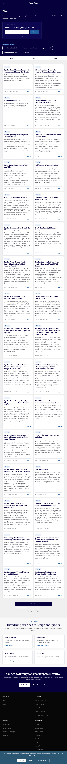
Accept (22, 760)
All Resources (39, 749)
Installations (38, 735)
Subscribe (34, 32)
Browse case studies (43, 645)
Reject (31, 760)
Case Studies (39, 728)
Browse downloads (42, 661)
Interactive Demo (40, 746)
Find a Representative (39, 685)
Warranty (5, 735)
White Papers (39, 731)
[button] (3, 3)
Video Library (6, 728)
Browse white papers (10, 661)
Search (11, 58)
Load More (33, 604)
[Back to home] (33, 3)
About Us (5, 701)
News (4, 704)
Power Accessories (40, 711)
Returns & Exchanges (8, 731)
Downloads (38, 739)
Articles (37, 724)
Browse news (8, 645)
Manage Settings (42, 760)
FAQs (36, 742)
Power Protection (40, 708)
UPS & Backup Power (41, 715)
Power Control (39, 704)
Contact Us (24, 685)
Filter (34, 58)
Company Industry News (11, 52)
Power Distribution (40, 701)
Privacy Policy (33, 756)
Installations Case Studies (11, 48)
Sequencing (26, 52)
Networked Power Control (30, 48)
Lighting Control (46, 48)
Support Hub (6, 724)
